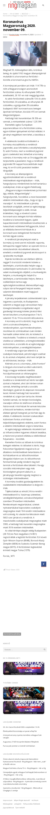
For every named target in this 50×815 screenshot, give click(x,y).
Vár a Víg (42, 768)
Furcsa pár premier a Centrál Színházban (19, 746)
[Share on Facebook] (43, 566)
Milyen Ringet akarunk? (22, 800)
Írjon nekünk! (20, 808)
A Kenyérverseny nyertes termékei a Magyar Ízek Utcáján (22, 736)
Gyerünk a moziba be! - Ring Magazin (17, 788)
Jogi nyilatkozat (8, 808)
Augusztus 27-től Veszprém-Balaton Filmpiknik (21, 742)
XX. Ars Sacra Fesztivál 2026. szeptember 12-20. (21, 727)
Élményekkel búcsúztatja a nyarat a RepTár (20, 731)
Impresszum (7, 800)
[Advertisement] (25, 602)
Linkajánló (17, 804)
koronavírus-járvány (12, 634)
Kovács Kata (14, 34)
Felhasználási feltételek (31, 804)
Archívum (35, 800)
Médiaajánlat (7, 804)
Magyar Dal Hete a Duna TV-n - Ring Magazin (20, 768)
